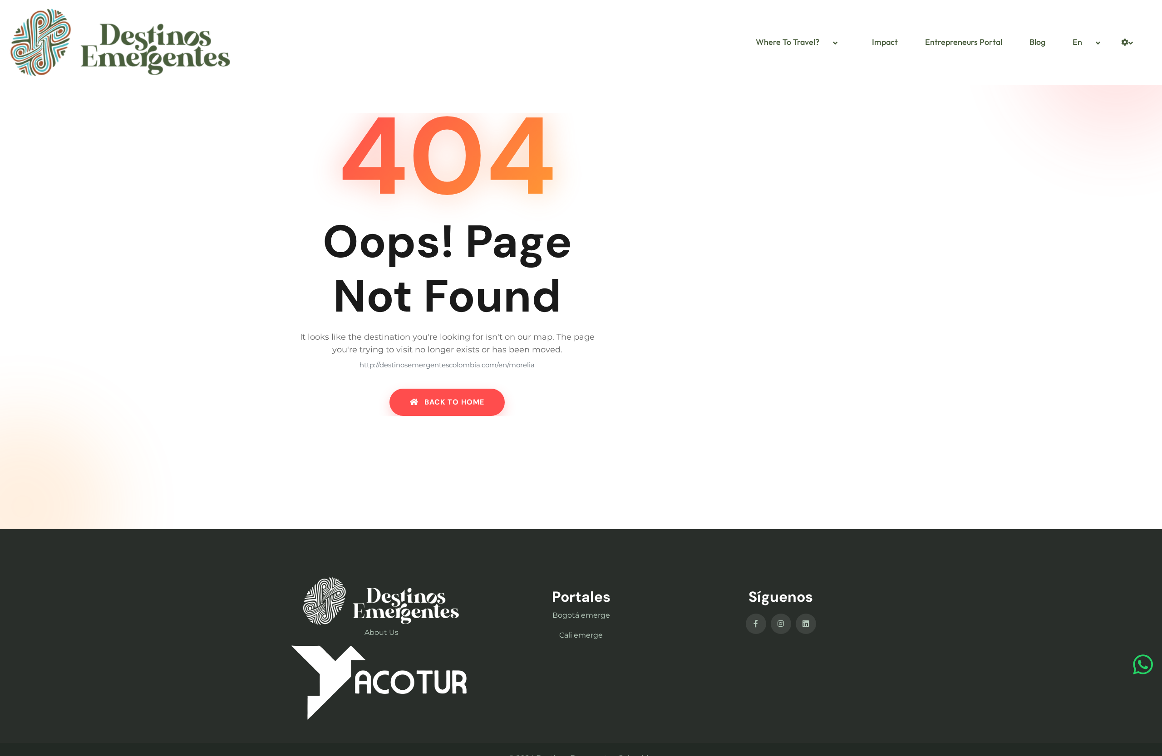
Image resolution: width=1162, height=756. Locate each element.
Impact (885, 42)
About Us (381, 632)
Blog (1037, 42)
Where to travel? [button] (787, 42)
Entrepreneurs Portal (963, 42)
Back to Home (453, 402)
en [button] (1077, 42)
